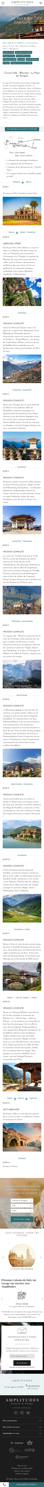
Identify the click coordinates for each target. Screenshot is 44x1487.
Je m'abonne (22, 1363)
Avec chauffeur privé (23, 56)
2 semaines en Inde (9, 59)
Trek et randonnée (32, 59)
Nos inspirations (10, 1421)
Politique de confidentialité (22, 1468)
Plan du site (22, 1466)
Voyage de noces (8, 56)
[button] (4, 1484)
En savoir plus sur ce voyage (22, 129)
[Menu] (3, 3)
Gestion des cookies (22, 1471)
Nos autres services (11, 1427)
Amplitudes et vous (11, 1433)
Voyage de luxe (8, 52)
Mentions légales (22, 1474)
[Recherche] (41, 3)
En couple (21, 59)
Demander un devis (26, 1485)
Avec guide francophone (23, 52)
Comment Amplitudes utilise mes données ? (22, 1367)
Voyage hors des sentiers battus (21, 63)
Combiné (6, 63)
